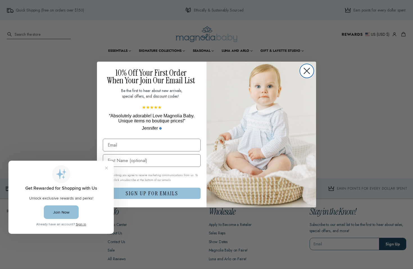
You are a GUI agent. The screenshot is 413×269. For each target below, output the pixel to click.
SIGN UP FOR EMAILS (152, 193)
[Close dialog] (307, 71)
